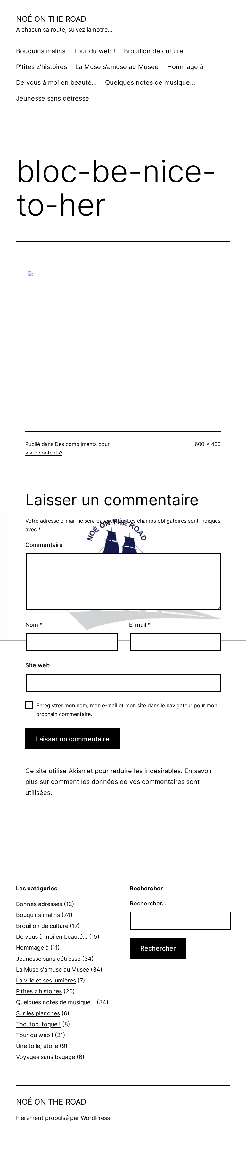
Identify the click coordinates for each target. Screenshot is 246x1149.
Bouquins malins (40, 51)
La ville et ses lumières (46, 980)
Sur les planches (38, 1013)
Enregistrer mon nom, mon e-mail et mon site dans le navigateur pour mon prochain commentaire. (126, 709)
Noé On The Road (51, 19)
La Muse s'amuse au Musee (52, 969)
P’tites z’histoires (41, 67)
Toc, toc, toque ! (38, 1024)
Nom (34, 624)
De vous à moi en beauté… (56, 82)
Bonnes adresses (39, 904)
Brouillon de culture (153, 51)
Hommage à (185, 67)
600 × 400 (208, 444)
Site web (37, 665)
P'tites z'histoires (39, 991)
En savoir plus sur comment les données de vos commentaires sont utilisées (118, 781)
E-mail (140, 624)
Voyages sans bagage (45, 1056)
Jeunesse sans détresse (52, 98)
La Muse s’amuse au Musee (117, 67)
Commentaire (44, 544)
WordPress (95, 1117)
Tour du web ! (94, 51)
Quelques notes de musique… (150, 82)
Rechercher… (148, 903)
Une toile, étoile (37, 1046)
